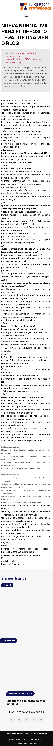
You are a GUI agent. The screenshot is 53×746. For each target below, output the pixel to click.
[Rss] (41, 719)
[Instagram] (34, 719)
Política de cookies (40, 734)
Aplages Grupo (39, 739)
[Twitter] (19, 719)
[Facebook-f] (12, 719)
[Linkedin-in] (26, 719)
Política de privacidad (14, 734)
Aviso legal (28, 734)
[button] (26, 16)
